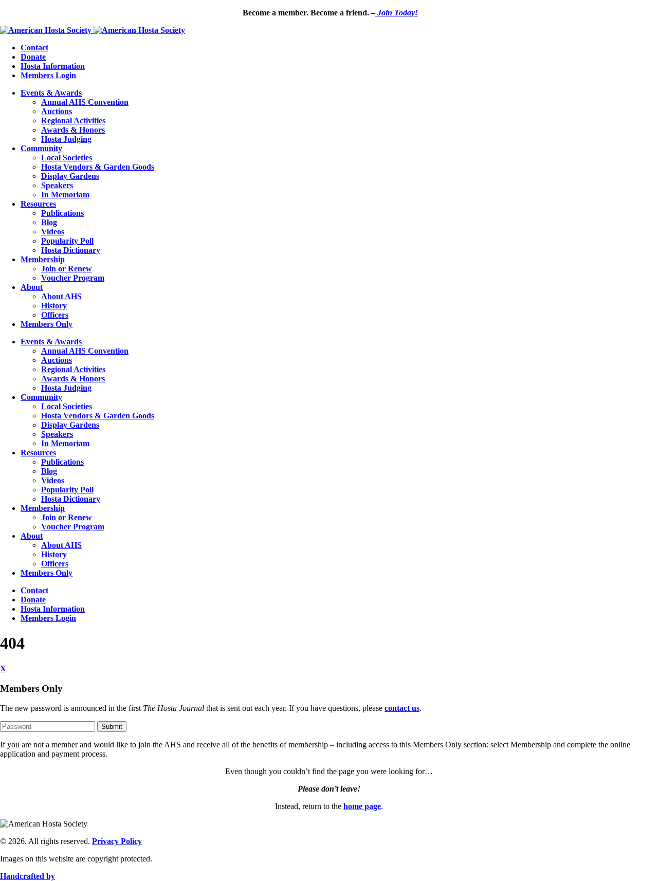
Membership (43, 259)
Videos (52, 231)
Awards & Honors (73, 129)
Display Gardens (70, 176)
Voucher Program (72, 277)
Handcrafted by (27, 876)
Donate (33, 56)
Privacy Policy (117, 841)
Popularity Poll (67, 240)
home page (362, 806)
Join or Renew (66, 268)
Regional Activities (73, 120)
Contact (34, 47)
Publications (62, 213)
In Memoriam (65, 194)
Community (41, 148)
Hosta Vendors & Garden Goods (97, 166)
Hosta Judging (66, 139)
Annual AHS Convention (85, 102)
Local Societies (66, 157)
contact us (402, 708)
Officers (54, 314)
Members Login (48, 75)
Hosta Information (53, 66)
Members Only (46, 324)
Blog (49, 222)
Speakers (57, 185)
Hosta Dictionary (70, 250)
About (32, 287)
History (54, 305)
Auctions (56, 111)
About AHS (61, 296)
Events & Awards (51, 92)
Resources (38, 203)
